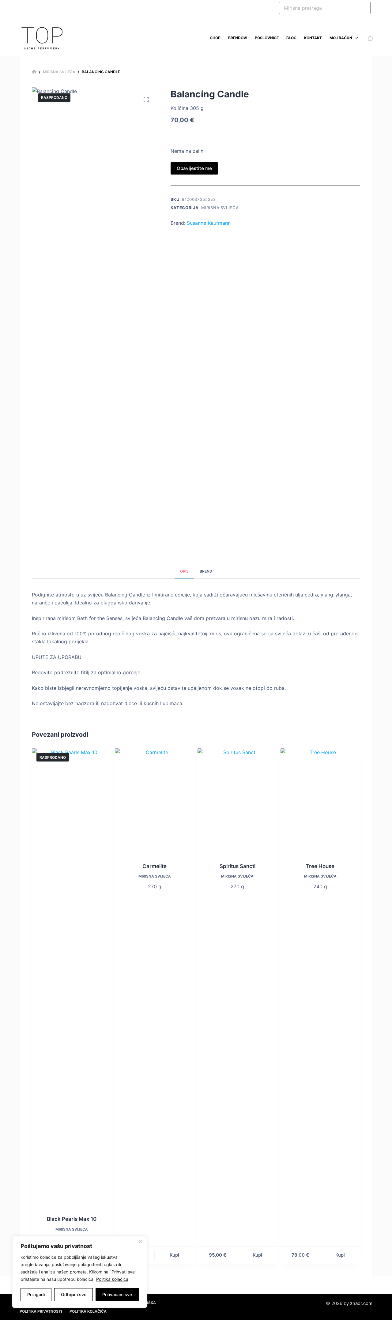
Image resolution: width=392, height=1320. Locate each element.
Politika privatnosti (41, 1311)
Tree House (320, 866)
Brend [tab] (206, 571)
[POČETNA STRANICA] (34, 72)
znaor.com (361, 1303)
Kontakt (313, 38)
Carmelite (154, 866)
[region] (79, 1272)
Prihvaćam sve (117, 1294)
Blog (291, 38)
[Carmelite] (155, 801)
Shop (215, 38)
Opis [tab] (184, 571)
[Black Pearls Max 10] (72, 978)
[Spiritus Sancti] (237, 801)
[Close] (140, 1241)
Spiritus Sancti (237, 866)
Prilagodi (36, 1294)
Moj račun (341, 38)
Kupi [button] (174, 1255)
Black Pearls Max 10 (71, 1219)
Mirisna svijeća (220, 207)
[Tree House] (320, 801)
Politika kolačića (112, 1279)
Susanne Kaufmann (209, 223)
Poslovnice (267, 38)
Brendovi (237, 38)
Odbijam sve (73, 1294)
